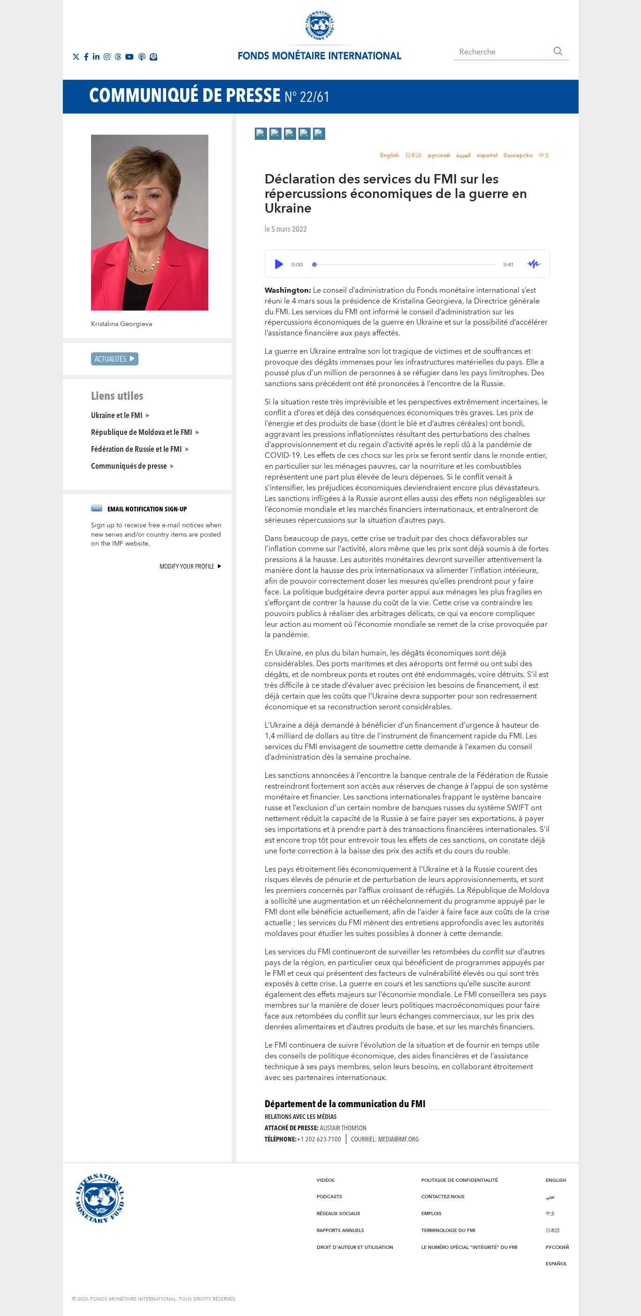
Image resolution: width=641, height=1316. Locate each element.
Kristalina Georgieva (121, 324)
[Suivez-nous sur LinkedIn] (96, 57)
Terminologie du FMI (448, 1230)
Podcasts (329, 1197)
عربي (550, 1197)
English (389, 155)
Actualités (110, 359)
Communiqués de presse (129, 465)
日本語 (413, 155)
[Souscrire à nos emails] (153, 57)
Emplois (431, 1214)
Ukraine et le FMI (117, 415)
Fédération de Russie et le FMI (136, 448)
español (487, 155)
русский (439, 155)
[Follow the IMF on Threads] (117, 57)
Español (556, 1264)
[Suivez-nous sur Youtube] (129, 57)
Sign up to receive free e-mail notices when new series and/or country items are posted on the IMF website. (156, 535)
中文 (544, 155)
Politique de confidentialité (459, 1180)
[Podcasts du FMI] (141, 57)
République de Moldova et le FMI (141, 432)
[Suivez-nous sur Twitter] (76, 57)
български (518, 155)
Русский (557, 1247)
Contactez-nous (443, 1197)
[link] (261, 134)
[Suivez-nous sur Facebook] (86, 57)
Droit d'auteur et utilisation (355, 1247)
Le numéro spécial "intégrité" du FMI (469, 1247)
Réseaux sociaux (338, 1214)
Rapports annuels (340, 1230)
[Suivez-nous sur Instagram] (107, 57)
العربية (463, 155)
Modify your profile (187, 566)
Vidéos (326, 1180)
